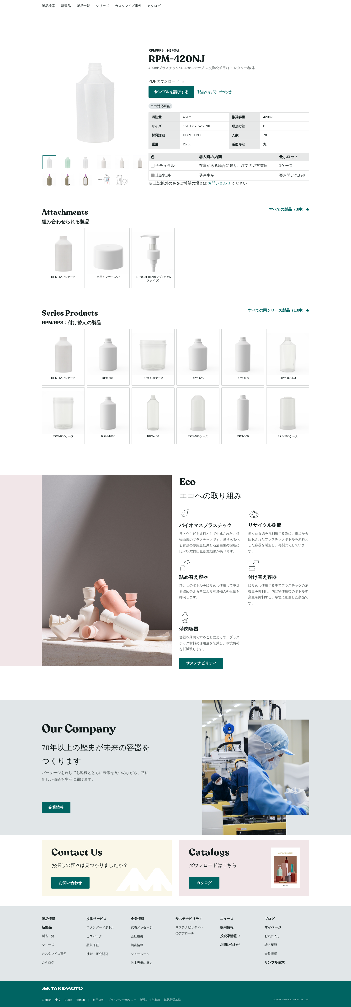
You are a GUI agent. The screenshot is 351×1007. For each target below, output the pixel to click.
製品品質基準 (172, 1000)
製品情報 (48, 919)
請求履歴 (271, 945)
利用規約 (98, 1000)
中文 (58, 1000)
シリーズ (102, 6)
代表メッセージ (142, 927)
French (80, 1000)
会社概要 (137, 936)
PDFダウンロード (164, 81)
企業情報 (56, 807)
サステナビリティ (201, 663)
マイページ (273, 927)
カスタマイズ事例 (128, 6)
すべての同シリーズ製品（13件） (277, 310)
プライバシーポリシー (122, 1000)
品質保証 (92, 945)
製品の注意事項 (150, 1000)
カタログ (154, 6)
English (47, 1000)
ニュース (227, 919)
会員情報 (271, 953)
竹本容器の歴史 (142, 963)
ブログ (270, 919)
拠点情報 (137, 945)
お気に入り (272, 936)
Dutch (68, 1000)
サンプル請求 (275, 962)
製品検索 (48, 6)
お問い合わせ (219, 183)
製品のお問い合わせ (214, 92)
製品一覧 (83, 6)
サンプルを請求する (171, 92)
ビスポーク (94, 936)
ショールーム (140, 954)
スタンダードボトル (100, 927)
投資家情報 (228, 936)
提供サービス (96, 919)
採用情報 (227, 927)
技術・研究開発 (97, 954)
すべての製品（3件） (287, 209)
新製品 (66, 6)
